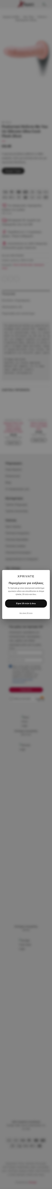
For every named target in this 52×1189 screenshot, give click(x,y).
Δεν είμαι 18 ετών (26, 613)
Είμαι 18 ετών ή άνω (26, 603)
